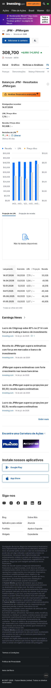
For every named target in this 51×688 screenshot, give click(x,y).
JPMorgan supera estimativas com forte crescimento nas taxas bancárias (23, 369)
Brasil (31, 10)
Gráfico (15, 65)
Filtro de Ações (19, 10)
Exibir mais (43, 419)
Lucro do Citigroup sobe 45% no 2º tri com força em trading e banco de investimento (25, 330)
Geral (5, 65)
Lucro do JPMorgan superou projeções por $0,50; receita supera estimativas (25, 387)
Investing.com (7, 336)
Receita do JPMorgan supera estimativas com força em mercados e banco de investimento (24, 349)
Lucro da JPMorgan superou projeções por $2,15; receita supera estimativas (25, 404)
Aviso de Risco (8, 670)
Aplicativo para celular (12, 523)
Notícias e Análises (33, 65)
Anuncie (31, 523)
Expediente (33, 534)
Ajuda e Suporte (35, 528)
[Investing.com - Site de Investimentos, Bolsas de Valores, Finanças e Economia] (16, 3)
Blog (4, 517)
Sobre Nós (32, 517)
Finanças (5, 72)
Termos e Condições (10, 653)
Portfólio (6, 528)
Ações (6, 10)
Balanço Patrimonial (36, 72)
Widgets (6, 534)
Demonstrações (19, 72)
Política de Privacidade (11, 662)
